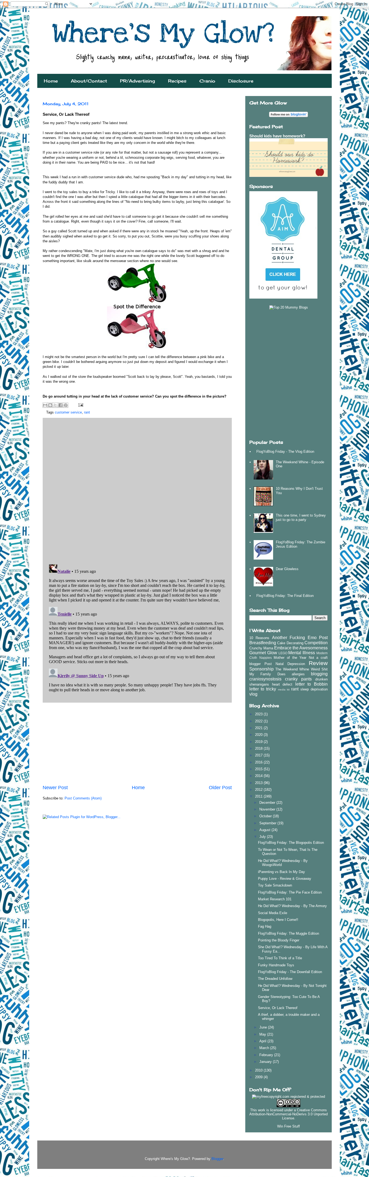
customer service (68, 412)
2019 (259, 742)
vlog (253, 694)
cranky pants (298, 679)
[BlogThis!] (50, 405)
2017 (259, 755)
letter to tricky (262, 689)
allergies (298, 674)
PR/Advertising (137, 81)
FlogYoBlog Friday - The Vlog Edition (285, 451)
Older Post (220, 787)
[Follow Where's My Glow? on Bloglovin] (288, 116)
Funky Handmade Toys (276, 965)
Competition (316, 642)
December (267, 803)
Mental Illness (301, 652)
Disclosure (240, 81)
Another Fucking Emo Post (300, 637)
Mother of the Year (290, 658)
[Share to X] (55, 405)
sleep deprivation (314, 689)
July (263, 837)
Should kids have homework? (277, 136)
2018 (259, 748)
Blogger (217, 1159)
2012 (259, 790)
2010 (259, 1070)
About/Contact (89, 81)
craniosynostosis (265, 679)
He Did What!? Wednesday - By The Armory (292, 906)
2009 (259, 1077)
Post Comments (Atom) (83, 798)
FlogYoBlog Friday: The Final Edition (285, 596)
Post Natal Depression (284, 664)
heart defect (282, 684)
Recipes (177, 81)
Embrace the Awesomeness (301, 648)
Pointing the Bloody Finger (278, 940)
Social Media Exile (272, 913)
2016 (259, 762)
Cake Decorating (290, 643)
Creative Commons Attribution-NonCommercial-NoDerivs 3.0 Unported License (288, 1114)
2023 (259, 714)
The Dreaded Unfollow (275, 979)
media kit (284, 689)
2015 (259, 769)
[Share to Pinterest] (65, 405)
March (264, 1048)
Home (51, 81)
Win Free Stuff (288, 1126)
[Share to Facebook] (60, 405)
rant (87, 412)
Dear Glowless (287, 569)
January (266, 1062)
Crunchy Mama (261, 648)
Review (318, 663)
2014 (259, 776)
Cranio (207, 81)
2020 (259, 735)
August (265, 830)
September (268, 823)
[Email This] (45, 405)
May (263, 1034)
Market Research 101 (274, 899)
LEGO (283, 653)
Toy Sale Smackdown (275, 885)
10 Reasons (259, 638)
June (263, 1027)
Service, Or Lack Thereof (277, 1008)
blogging (319, 674)
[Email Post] (79, 405)
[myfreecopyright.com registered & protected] (288, 1097)
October (266, 816)
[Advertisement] (137, 743)
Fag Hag (264, 926)
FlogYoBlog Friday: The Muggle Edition (288, 933)
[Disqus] (137, 489)
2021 (259, 728)
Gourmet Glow (263, 652)
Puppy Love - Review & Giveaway (284, 879)
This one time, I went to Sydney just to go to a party (301, 517)
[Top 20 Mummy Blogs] (288, 307)
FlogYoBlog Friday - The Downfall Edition (290, 972)
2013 (259, 783)
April (263, 1041)
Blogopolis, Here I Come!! (278, 920)
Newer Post (55, 787)
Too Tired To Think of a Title (280, 958)
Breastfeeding (262, 642)
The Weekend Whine (292, 669)
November (267, 809)
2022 (259, 721)
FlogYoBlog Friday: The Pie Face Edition (290, 892)
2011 (259, 796)
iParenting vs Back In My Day (281, 872)
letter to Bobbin (311, 684)
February (266, 1055)
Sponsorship (261, 669)
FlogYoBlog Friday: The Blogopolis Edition (291, 843)
